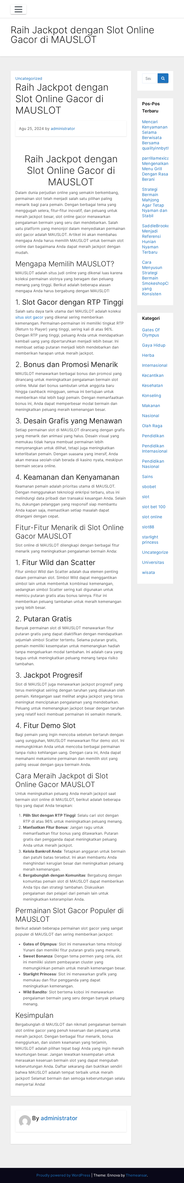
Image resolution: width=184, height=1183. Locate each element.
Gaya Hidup (153, 345)
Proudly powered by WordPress (63, 1175)
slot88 (148, 526)
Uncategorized (28, 78)
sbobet (149, 486)
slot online (152, 516)
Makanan (151, 405)
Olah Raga (152, 425)
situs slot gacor (29, 317)
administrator (63, 128)
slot (145, 496)
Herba (148, 355)
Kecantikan (153, 375)
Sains (147, 476)
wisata (148, 572)
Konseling (151, 395)
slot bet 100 (154, 506)
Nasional (150, 415)
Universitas (153, 562)
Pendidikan (153, 435)
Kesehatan (152, 385)
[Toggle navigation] (18, 9)
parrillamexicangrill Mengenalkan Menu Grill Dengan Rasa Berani (160, 169)
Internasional (154, 365)
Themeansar (136, 1175)
